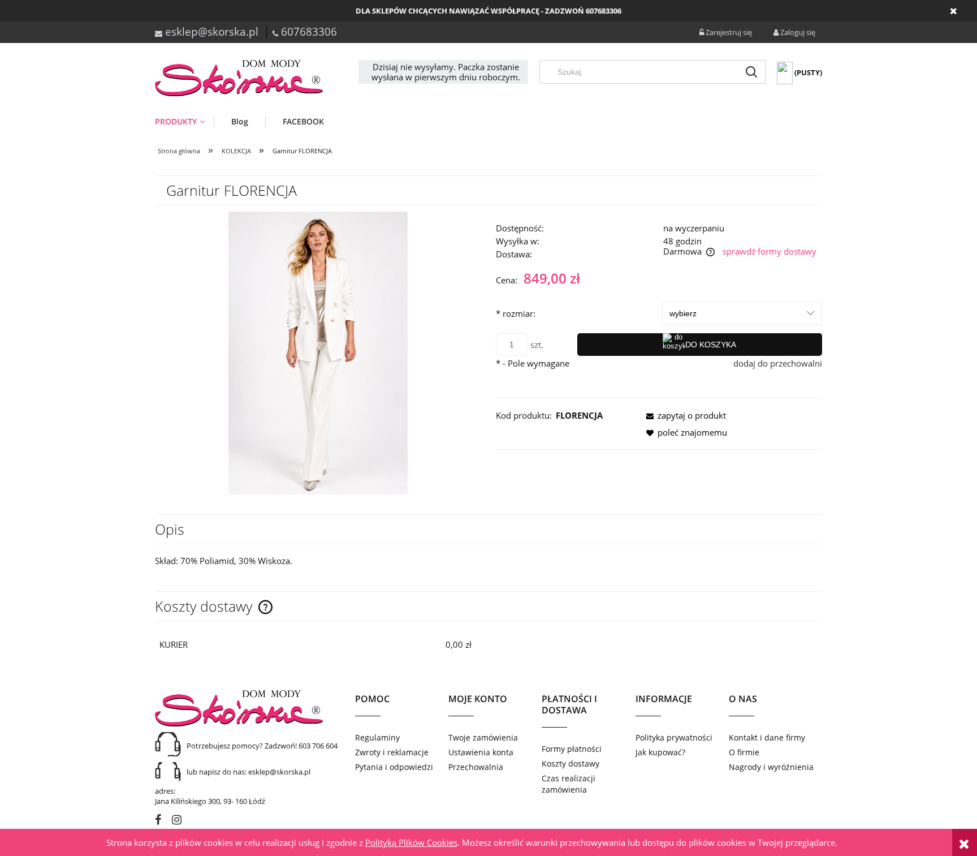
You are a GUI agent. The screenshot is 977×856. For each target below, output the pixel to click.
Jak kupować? (660, 752)
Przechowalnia (475, 767)
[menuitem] (184, 121)
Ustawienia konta (480, 752)
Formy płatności (572, 748)
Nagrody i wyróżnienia (771, 767)
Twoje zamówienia (483, 737)
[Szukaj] (751, 72)
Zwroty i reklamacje (392, 752)
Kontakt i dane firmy (767, 737)
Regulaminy (377, 737)
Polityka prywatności (674, 737)
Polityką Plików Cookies (411, 842)
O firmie (744, 752)
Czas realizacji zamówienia (568, 784)
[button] (683, 415)
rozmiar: (515, 313)
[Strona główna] (240, 78)
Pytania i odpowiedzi (394, 767)
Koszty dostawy (570, 763)
